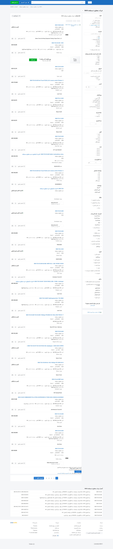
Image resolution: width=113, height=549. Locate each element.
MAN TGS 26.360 (59, 231)
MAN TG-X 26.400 (59, 414)
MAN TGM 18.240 (59, 25)
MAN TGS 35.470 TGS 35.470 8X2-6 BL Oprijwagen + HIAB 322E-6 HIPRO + (45, 345)
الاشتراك (78, 471)
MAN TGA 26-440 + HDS (57, 42)
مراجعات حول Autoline (76, 532)
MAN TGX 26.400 (59, 430)
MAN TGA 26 (99, 491)
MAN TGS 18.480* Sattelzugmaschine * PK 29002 (51, 298)
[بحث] (84, 2)
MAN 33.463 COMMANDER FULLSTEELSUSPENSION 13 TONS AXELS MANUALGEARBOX (40, 397)
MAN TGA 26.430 (98, 509)
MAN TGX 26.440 (98, 497)
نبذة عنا (101, 525)
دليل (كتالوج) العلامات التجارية (75, 534)
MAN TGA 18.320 (59, 66)
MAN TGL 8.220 (59, 249)
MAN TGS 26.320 (59, 448)
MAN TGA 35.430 (59, 136)
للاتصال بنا (101, 530)
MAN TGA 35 (99, 503)
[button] (15, 38)
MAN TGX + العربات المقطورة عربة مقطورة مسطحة (51, 188)
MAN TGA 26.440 (98, 515)
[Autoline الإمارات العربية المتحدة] (98, 2)
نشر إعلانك (33, 59)
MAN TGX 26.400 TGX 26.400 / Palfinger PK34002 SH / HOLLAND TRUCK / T (44, 314)
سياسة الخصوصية (68, 473)
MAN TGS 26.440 (59, 331)
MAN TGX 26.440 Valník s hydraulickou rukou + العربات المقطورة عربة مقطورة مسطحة (42, 154)
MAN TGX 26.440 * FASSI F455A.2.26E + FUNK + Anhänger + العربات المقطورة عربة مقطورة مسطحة (39, 281)
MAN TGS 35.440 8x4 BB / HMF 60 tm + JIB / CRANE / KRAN (48, 263)
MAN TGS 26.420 (98, 506)
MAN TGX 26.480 (59, 211)
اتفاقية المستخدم (61, 473)
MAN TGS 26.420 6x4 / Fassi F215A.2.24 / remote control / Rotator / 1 (46, 80)
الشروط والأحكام (77, 525)
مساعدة (101, 528)
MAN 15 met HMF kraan (57, 379)
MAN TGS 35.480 (98, 500)
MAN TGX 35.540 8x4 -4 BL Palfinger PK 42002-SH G (50, 362)
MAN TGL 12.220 (59, 98)
